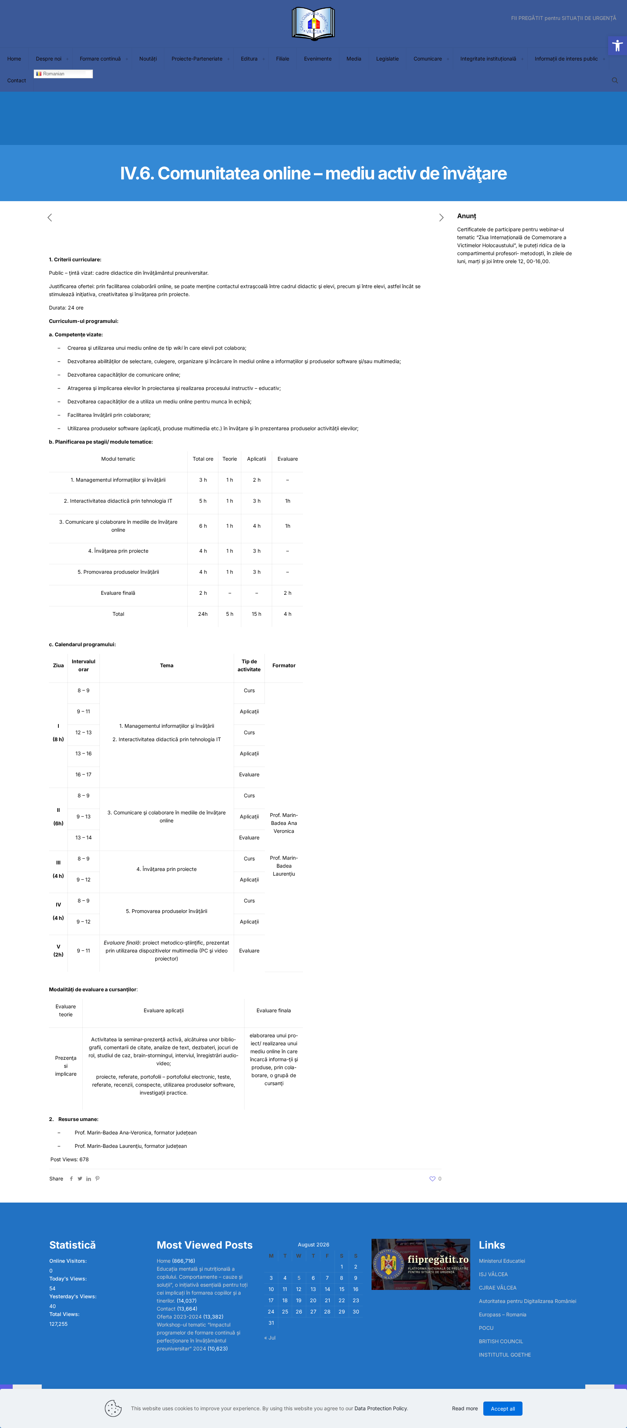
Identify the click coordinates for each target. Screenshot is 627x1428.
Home (164, 1261)
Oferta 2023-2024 (179, 1316)
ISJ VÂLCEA (493, 1274)
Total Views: (65, 1314)
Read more (465, 1408)
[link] (67, 58)
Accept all (503, 1409)
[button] (617, 45)
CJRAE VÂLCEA (498, 1287)
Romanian (53, 73)
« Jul (269, 1337)
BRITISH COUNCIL (501, 1341)
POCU (486, 1328)
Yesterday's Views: (73, 1296)
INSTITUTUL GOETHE (505, 1355)
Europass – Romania (502, 1314)
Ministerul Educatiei (502, 1261)
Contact (166, 1308)
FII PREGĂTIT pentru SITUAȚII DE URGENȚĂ (563, 18)
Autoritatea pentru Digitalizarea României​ (527, 1301)
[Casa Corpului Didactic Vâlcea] (313, 23)
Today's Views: (68, 1278)
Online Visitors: (68, 1261)
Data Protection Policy (381, 1408)
